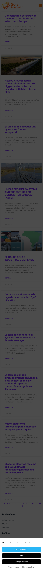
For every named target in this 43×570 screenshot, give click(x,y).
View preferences (21, 562)
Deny (21, 555)
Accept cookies (21, 549)
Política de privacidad (27, 567)
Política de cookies (13, 567)
